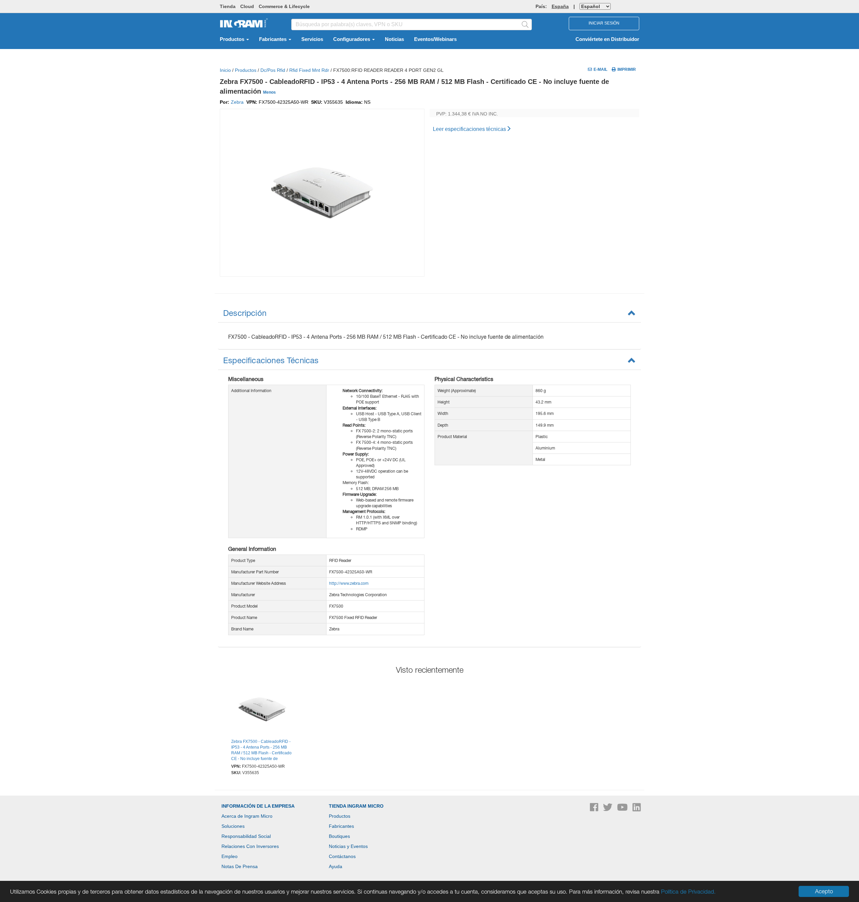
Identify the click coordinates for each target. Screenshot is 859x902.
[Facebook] (595, 809)
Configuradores (352, 39)
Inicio (225, 70)
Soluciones (233, 826)
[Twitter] (608, 809)
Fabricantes (273, 39)
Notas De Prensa (239, 866)
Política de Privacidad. (688, 891)
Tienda (228, 6)
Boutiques (339, 836)
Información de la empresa (258, 806)
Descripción (244, 313)
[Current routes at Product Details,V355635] (262, 710)
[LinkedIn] (637, 809)
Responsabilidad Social (246, 836)
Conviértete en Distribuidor (607, 39)
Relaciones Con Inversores (250, 846)
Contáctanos (342, 856)
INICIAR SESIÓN (604, 23)
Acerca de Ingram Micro (246, 816)
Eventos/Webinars (435, 39)
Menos (269, 92)
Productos (233, 39)
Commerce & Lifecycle (284, 6)
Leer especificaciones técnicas (469, 129)
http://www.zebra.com (348, 583)
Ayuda (335, 866)
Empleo (229, 856)
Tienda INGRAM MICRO (356, 806)
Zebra (237, 102)
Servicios (312, 39)
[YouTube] (623, 809)
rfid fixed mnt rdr (309, 70)
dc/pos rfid (272, 70)
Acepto (824, 891)
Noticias (394, 39)
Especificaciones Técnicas (271, 360)
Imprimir (626, 69)
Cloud (247, 6)
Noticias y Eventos (348, 846)
